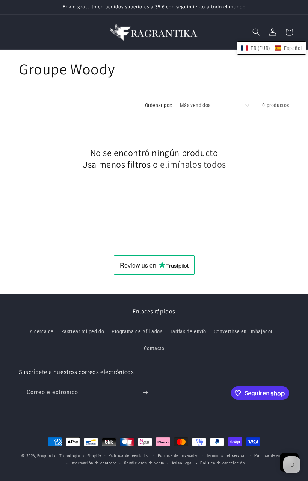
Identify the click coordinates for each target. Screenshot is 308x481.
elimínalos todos (193, 164)
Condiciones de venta (144, 463)
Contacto (154, 348)
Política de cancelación (222, 463)
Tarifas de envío (188, 331)
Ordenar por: (158, 105)
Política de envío (270, 455)
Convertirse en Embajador (243, 331)
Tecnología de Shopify (80, 456)
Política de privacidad (178, 455)
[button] (16, 32)
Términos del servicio (226, 455)
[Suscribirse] (145, 392)
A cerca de (42, 331)
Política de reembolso (129, 455)
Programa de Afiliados (137, 331)
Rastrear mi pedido (82, 331)
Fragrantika (47, 456)
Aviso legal (182, 463)
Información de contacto (93, 463)
